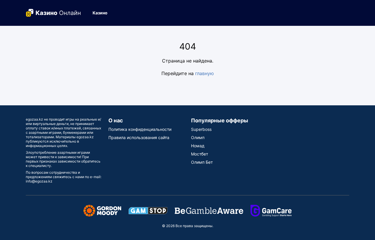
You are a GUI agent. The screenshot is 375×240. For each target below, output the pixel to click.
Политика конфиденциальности (139, 129)
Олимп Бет (202, 162)
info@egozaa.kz (39, 181)
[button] (102, 13)
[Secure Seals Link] (102, 210)
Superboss (201, 129)
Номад (197, 145)
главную (204, 73)
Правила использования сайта (138, 137)
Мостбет (199, 153)
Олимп (197, 137)
